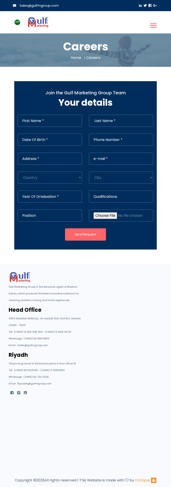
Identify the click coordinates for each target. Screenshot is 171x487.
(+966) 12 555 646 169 (28, 332)
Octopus (142, 480)
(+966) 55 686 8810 (36, 338)
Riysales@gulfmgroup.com (34, 383)
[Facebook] (12, 392)
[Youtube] (25, 392)
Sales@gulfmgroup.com (38, 5)
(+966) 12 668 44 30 (58, 332)
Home (76, 57)
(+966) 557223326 (26, 370)
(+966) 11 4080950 (53, 370)
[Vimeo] (18, 392)
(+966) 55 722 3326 (36, 377)
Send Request (85, 234)
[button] (153, 25)
